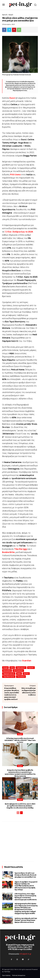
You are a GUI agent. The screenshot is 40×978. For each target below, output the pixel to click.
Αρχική (4, 15)
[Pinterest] (14, 30)
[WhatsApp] (19, 30)
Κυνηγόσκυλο (18, 671)
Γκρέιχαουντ (21, 668)
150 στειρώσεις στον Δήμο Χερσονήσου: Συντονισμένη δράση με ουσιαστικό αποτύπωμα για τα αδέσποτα (26, 897)
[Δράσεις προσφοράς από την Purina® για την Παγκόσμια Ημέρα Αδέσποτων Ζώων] (7, 920)
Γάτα (12, 668)
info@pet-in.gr (25, 954)
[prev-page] (18, 812)
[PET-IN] (21, 4)
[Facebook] (4, 30)
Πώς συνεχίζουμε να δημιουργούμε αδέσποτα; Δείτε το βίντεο (28, 691)
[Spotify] (23, 959)
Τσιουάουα (21, 676)
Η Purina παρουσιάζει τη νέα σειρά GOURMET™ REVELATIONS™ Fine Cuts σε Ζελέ (20, 740)
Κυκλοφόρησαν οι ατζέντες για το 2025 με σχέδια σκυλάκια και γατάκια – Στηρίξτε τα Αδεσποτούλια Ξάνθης (20, 806)
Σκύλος (26, 673)
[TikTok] (28, 959)
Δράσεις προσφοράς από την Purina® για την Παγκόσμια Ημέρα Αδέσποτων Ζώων (26, 920)
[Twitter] (9, 30)
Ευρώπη (31, 668)
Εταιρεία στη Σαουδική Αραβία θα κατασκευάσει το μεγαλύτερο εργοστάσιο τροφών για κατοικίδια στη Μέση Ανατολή (20, 773)
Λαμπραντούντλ (8, 673)
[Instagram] (17, 959)
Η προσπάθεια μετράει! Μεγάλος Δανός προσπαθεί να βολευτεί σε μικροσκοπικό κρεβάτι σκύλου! (11, 693)
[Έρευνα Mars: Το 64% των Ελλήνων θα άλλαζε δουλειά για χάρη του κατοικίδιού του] (7, 875)
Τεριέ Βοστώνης (8, 676)
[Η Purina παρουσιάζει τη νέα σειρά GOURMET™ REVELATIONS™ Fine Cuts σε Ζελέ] (20, 722)
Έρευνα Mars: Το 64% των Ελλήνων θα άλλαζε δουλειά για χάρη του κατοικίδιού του (25, 875)
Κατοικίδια (7, 671)
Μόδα (19, 673)
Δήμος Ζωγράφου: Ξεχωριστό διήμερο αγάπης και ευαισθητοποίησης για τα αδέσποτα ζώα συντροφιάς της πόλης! (26, 886)
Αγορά (11, 15)
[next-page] (21, 812)
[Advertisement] (20, 841)
